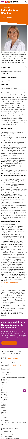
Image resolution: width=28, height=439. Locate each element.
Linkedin (3, 409)
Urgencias (3, 384)
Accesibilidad (4, 433)
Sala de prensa (5, 420)
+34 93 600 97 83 (16, 365)
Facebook (3, 404)
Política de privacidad (6, 430)
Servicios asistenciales (7, 381)
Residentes (4, 399)
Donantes (3, 401)
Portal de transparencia (7, 435)
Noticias (3, 419)
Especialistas (6, 7)
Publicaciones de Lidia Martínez (9, 282)
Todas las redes (5, 412)
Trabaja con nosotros (6, 391)
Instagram (3, 406)
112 (10, 369)
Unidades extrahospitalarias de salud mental (13, 377)
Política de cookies (6, 431)
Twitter (3, 407)
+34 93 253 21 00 (12, 359)
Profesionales (4, 397)
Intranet (3, 389)
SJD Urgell (4, 376)
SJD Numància (5, 374)
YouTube (3, 410)
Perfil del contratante (6, 436)
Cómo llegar (4, 357)
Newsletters (4, 417)
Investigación (4, 392)
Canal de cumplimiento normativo (10, 438)
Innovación (4, 394)
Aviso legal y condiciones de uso (9, 428)
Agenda (3, 415)
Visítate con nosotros (9, 343)
